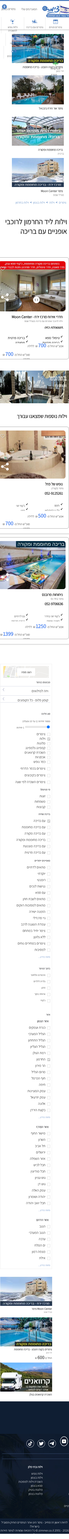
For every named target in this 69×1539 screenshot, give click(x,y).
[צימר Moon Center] (26, 1305)
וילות (51, 202)
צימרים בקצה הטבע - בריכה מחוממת (33, 1349)
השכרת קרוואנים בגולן (41, 1394)
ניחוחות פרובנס (52, 594)
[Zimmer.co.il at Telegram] (52, 1441)
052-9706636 (55, 603)
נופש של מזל (54, 483)
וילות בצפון (39, 202)
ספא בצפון (37, 1486)
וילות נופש (37, 1474)
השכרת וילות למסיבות (30, 1482)
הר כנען (49, 1352)
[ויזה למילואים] (25, 687)
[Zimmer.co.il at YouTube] (63, 1438)
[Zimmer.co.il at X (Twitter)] (41, 1441)
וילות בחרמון (22, 202)
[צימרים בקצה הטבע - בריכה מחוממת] (26, 1345)
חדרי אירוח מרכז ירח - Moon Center (37, 316)
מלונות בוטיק (35, 1490)
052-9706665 (54, 327)
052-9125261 (55, 493)
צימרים (62, 202)
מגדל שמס (29, 321)
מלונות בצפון (36, 1494)
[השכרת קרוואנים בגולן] (26, 1391)
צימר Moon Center (52, 191)
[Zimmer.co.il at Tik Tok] (30, 1441)
